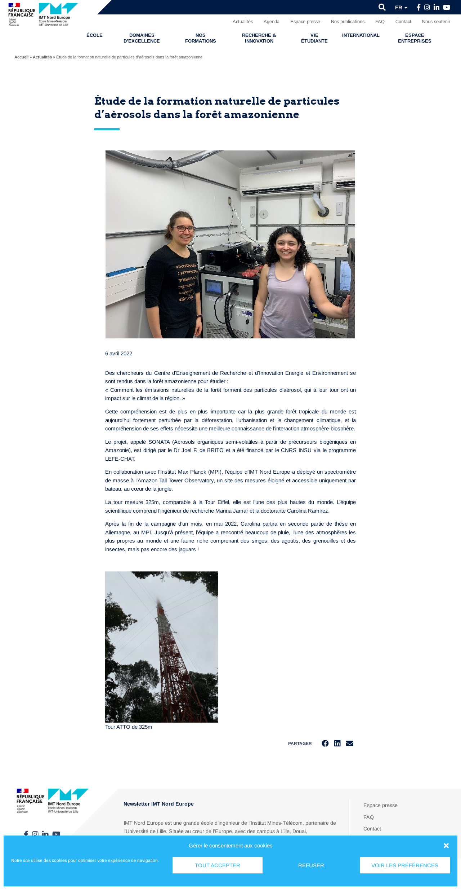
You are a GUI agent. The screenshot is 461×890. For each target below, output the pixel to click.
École (94, 35)
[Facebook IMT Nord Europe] (419, 7)
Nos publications (347, 21)
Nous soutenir (436, 21)
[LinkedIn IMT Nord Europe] (436, 7)
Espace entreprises (414, 38)
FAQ (380, 21)
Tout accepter (217, 865)
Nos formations (200, 38)
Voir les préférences (404, 865)
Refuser (311, 865)
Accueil (21, 57)
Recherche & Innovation (259, 38)
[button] (446, 845)
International (361, 35)
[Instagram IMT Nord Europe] (427, 7)
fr (399, 7)
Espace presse (305, 21)
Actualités (243, 21)
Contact (403, 21)
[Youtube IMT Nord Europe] (446, 7)
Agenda (271, 21)
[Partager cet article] (349, 743)
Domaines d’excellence (142, 38)
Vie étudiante (314, 38)
